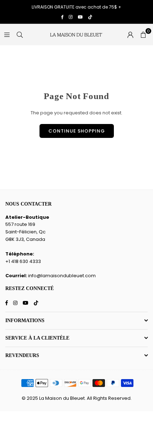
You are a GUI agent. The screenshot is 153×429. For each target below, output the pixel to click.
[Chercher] (19, 34)
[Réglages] (130, 34)
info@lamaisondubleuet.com (62, 275)
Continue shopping (76, 131)
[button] (143, 34)
